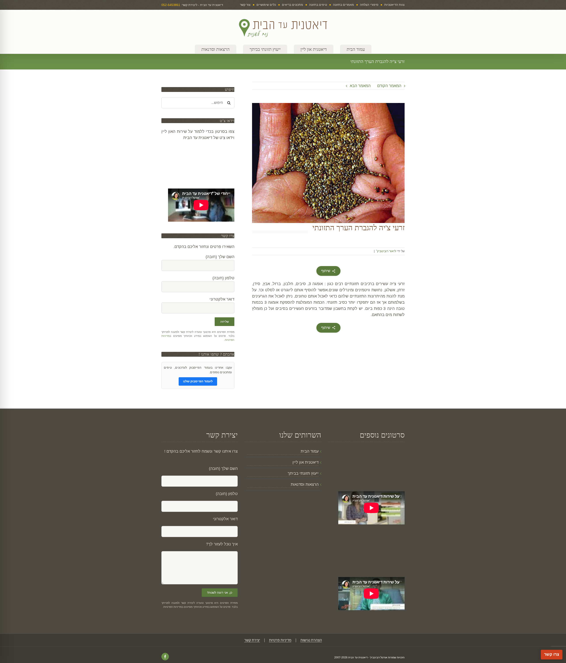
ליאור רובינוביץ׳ (386, 251)
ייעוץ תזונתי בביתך (303, 473)
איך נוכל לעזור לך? (222, 544)
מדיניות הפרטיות (172, 606)
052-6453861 (170, 5)
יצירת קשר (252, 640)
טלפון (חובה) (227, 494)
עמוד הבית (309, 451)
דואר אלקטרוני (225, 519)
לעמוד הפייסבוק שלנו (198, 381)
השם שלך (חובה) (223, 468)
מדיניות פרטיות (280, 640)
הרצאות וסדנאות (304, 484)
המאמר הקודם (389, 86)
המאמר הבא (360, 86)
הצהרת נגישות (311, 640)
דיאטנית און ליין (305, 462)
